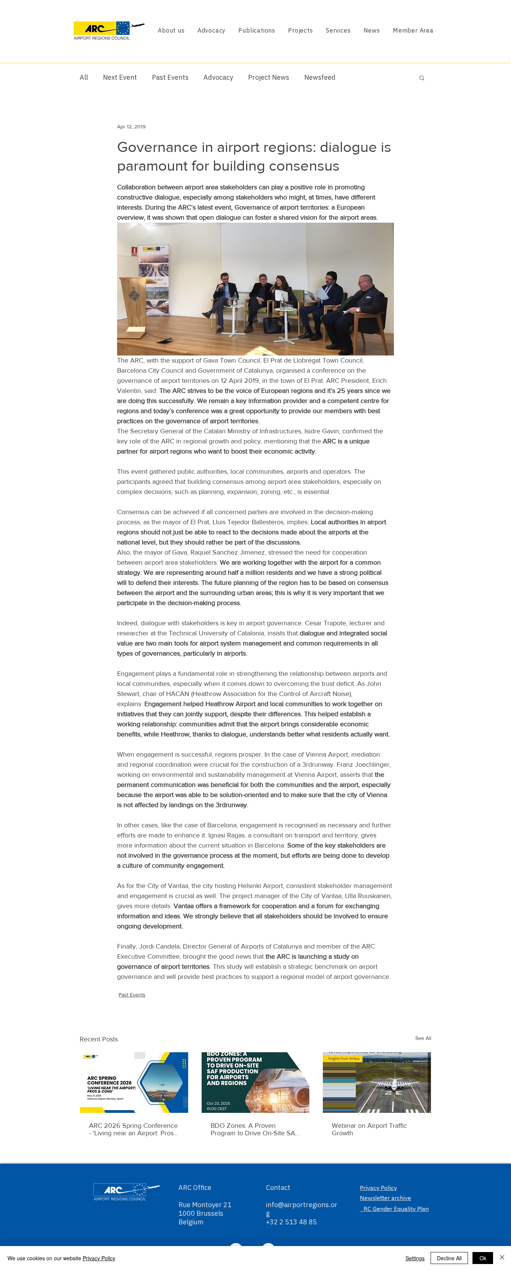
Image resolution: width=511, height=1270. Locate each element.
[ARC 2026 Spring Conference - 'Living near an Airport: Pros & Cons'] (134, 1082)
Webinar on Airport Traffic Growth (369, 1129)
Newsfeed (320, 77)
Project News (268, 77)
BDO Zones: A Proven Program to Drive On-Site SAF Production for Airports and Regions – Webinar (255, 1129)
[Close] (502, 1258)
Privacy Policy (99, 1258)
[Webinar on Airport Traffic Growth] (377, 1082)
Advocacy (218, 77)
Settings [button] (415, 1258)
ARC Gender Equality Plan (394, 1209)
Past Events (170, 77)
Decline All (449, 1258)
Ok (483, 1258)
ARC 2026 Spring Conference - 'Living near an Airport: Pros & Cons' (133, 1129)
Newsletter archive (385, 1198)
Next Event (120, 77)
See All (423, 1038)
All (84, 77)
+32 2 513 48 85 (291, 1222)
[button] (421, 77)
